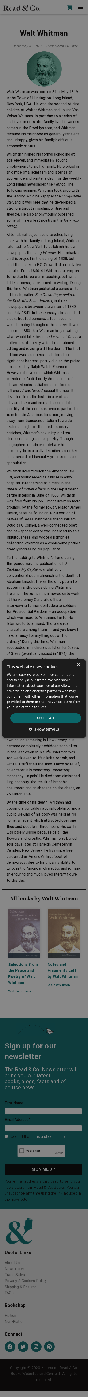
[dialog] (44, 698)
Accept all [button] (46, 718)
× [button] (78, 665)
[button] (44, 729)
